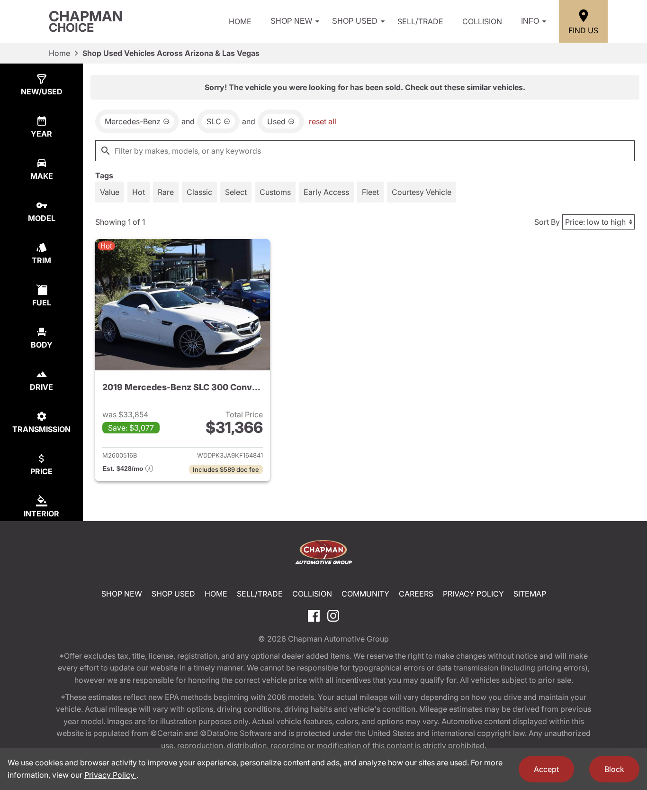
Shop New (291, 21)
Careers (416, 593)
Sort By (547, 222)
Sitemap (529, 593)
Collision (482, 21)
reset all (322, 121)
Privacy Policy (473, 593)
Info (530, 21)
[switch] (109, 192)
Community (365, 593)
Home (240, 21)
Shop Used (354, 21)
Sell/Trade (420, 21)
